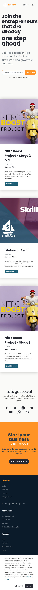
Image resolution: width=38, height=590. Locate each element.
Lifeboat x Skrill (16, 250)
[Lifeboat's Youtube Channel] (10, 412)
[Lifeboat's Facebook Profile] (6, 408)
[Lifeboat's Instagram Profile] (23, 408)
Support (5, 543)
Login (4, 486)
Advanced (19, 586)
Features (5, 490)
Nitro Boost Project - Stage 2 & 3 (18, 156)
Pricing (4, 493)
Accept (29, 586)
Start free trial (18, 461)
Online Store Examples (11, 527)
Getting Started (8, 516)
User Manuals (7, 547)
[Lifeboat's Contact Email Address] (27, 412)
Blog (3, 539)
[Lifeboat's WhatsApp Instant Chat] (19, 412)
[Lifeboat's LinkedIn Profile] (31, 408)
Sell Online (6, 520)
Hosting (5, 523)
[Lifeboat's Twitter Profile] (14, 408)
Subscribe (31, 72)
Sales (4, 550)
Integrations (7, 497)
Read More (10, 184)
